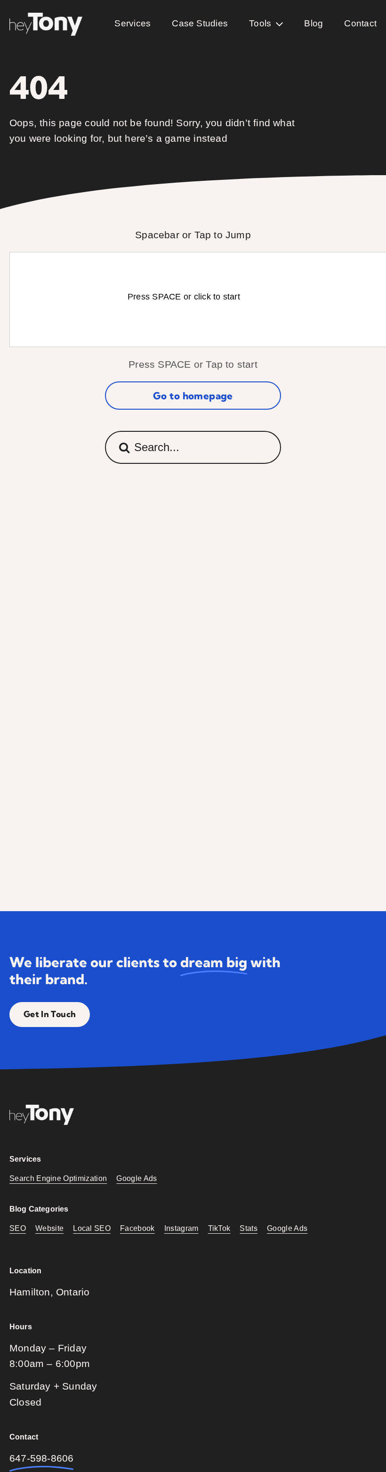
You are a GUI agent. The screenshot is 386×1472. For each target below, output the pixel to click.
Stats (248, 1228)
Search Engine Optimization (58, 1178)
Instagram (181, 1228)
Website (49, 1228)
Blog (313, 23)
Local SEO (92, 1228)
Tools (260, 23)
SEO (17, 1228)
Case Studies (200, 23)
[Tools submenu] (279, 24)
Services (132, 23)
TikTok (219, 1228)
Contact (360, 23)
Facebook (137, 1228)
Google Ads (136, 1178)
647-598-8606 (41, 1458)
